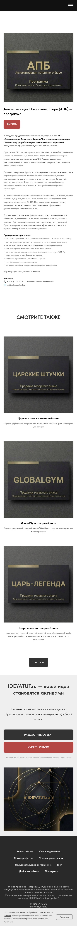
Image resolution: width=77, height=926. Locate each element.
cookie (7, 915)
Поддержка (51, 871)
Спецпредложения (49, 851)
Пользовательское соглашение (33, 864)
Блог (59, 864)
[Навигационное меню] (70, 5)
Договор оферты (23, 858)
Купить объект (25, 851)
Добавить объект (29, 871)
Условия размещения (51, 858)
